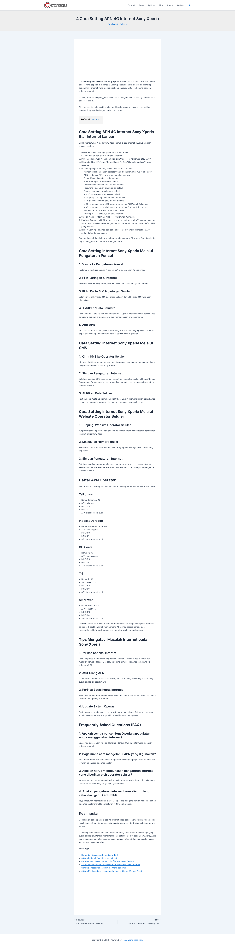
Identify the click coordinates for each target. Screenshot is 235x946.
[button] (190, 5)
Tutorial (131, 5)
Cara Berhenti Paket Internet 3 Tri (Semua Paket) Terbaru (107, 861)
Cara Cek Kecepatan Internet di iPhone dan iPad (103, 868)
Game (141, 5)
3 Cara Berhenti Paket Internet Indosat (99, 858)
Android (180, 5)
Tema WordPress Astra (132, 940)
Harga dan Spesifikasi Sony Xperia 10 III (99, 855)
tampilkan (95, 119)
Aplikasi (151, 5)
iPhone (170, 5)
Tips (161, 5)
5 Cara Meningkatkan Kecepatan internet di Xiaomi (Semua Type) (111, 871)
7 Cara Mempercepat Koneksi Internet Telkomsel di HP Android (110, 864)
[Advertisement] (117, 62)
